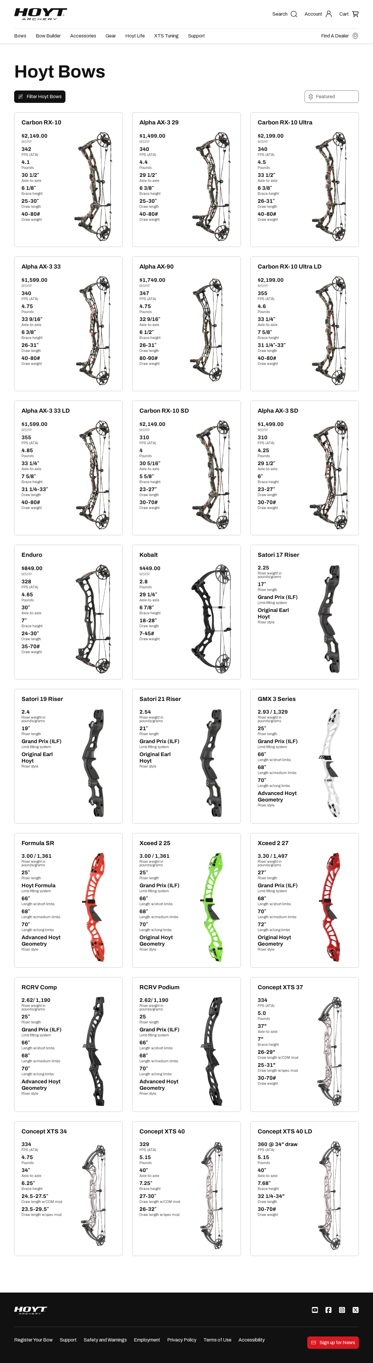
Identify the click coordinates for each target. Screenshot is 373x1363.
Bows (20, 35)
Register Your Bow (33, 1339)
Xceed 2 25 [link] (154, 843)
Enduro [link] (32, 554)
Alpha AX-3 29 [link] (159, 122)
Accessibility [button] (252, 1339)
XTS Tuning (166, 35)
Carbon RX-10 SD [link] (164, 410)
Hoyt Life (135, 35)
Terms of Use (217, 1339)
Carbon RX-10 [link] (41, 122)
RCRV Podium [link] (159, 987)
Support (196, 35)
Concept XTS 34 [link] (44, 1131)
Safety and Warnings (105, 1339)
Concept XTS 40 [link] (162, 1131)
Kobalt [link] (148, 554)
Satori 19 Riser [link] (42, 699)
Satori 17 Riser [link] (278, 554)
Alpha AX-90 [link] (156, 266)
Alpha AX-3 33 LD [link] (46, 410)
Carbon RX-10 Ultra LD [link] (290, 266)
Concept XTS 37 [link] (280, 987)
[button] (349, 14)
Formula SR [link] (38, 843)
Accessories (83, 35)
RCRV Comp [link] (39, 987)
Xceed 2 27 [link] (273, 843)
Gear (111, 35)
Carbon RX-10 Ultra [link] (285, 122)
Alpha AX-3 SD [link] (278, 410)
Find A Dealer (335, 35)
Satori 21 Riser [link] (160, 699)
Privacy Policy (181, 1339)
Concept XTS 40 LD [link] (285, 1131)
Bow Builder (48, 35)
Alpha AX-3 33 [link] (41, 266)
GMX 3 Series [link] (277, 699)
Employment (147, 1339)
